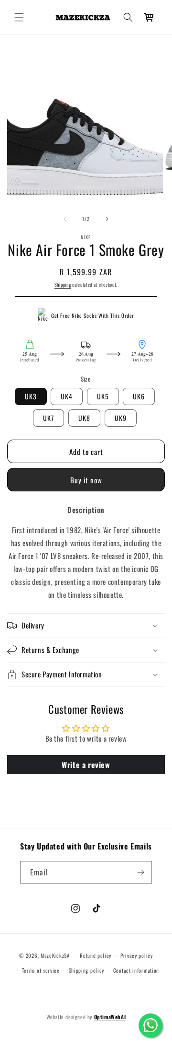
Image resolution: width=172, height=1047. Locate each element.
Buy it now (86, 480)
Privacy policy (136, 955)
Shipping (62, 284)
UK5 (103, 396)
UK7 (48, 418)
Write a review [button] (86, 764)
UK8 (84, 418)
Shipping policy (87, 970)
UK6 (139, 396)
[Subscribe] (140, 872)
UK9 (121, 418)
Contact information (136, 970)
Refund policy (95, 955)
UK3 (31, 396)
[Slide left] (64, 219)
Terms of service (41, 970)
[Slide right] (107, 219)
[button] (19, 17)
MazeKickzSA (55, 955)
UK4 (67, 396)
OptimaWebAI (110, 1017)
